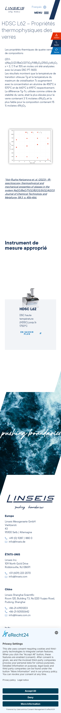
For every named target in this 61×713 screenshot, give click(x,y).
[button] (38, 7)
